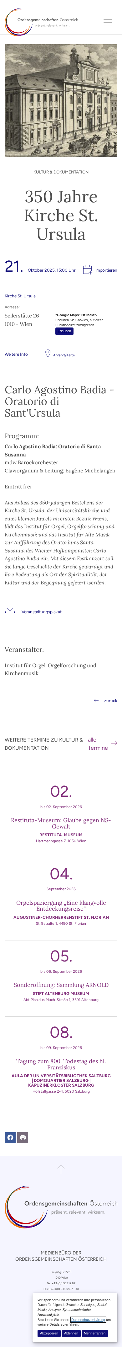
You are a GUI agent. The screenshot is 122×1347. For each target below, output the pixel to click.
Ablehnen (71, 1333)
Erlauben (64, 331)
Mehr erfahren (94, 1333)
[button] (10, 1137)
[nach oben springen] (61, 1169)
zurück (110, 700)
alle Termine (98, 743)
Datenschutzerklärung (88, 1320)
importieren (106, 270)
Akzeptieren (49, 1333)
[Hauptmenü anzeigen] (108, 22)
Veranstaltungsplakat (42, 611)
